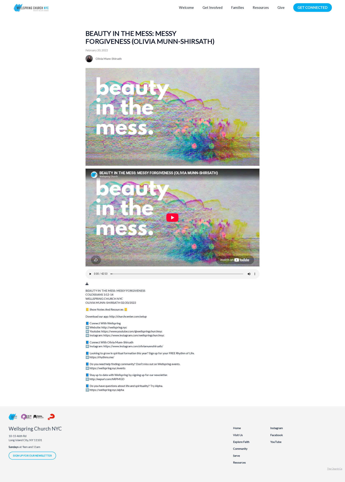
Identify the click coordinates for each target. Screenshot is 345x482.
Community (240, 448)
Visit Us (238, 435)
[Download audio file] (87, 284)
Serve (236, 455)
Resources (239, 462)
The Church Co (334, 468)
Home (237, 428)
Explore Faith (241, 441)
